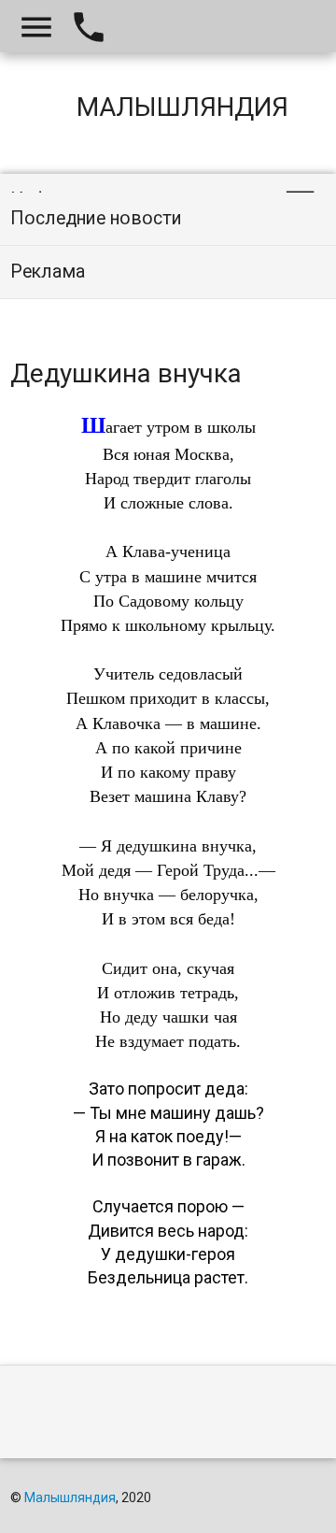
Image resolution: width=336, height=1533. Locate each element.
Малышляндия (70, 1497)
